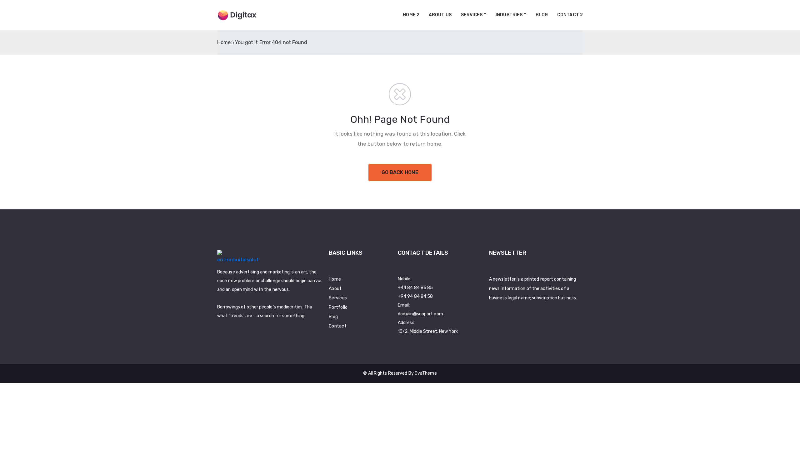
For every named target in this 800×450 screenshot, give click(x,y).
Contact (338, 326)
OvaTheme (426, 373)
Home (224, 42)
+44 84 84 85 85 (415, 287)
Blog (542, 15)
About (335, 288)
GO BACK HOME (400, 172)
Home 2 (411, 15)
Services (472, 15)
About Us (440, 15)
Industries (509, 15)
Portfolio (338, 307)
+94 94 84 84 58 (415, 296)
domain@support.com (420, 314)
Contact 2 (570, 15)
